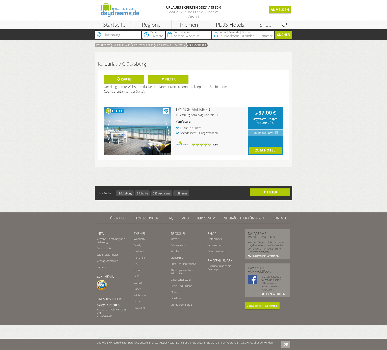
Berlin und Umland (181, 286)
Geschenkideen (217, 251)
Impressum (206, 218)
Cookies (254, 342)
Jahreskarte (214, 245)
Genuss (138, 282)
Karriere (101, 267)
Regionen (152, 24)
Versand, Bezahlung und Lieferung (111, 240)
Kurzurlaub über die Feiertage (219, 267)
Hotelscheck (215, 239)
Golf (136, 276)
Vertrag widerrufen (107, 261)
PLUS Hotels (230, 24)
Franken (175, 251)
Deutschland (143, 45)
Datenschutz (104, 248)
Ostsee (175, 239)
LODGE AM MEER (193, 110)
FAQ (170, 218)
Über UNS (118, 218)
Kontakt (279, 218)
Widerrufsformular (107, 254)
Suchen (283, 34)
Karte (125, 79)
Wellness (139, 251)
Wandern (139, 239)
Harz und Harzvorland (183, 264)
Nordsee (176, 298)
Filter (170, 79)
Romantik (139, 257)
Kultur (137, 270)
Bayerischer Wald (181, 279)
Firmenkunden (146, 218)
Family (137, 245)
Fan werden (275, 294)
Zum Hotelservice (262, 306)
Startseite (114, 24)
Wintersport (141, 295)
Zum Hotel (265, 150)
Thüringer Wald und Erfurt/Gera (182, 271)
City (136, 264)
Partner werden (265, 256)
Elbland (175, 292)
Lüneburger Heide (181, 304)
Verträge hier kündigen (244, 218)
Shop (265, 24)
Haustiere (139, 307)
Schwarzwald (178, 245)
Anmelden (280, 9)
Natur (137, 301)
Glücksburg (197, 45)
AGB (185, 218)
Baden (137, 289)
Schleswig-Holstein (171, 45)
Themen (188, 24)
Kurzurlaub (121, 45)
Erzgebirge (177, 257)
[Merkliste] (284, 24)
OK (285, 344)
